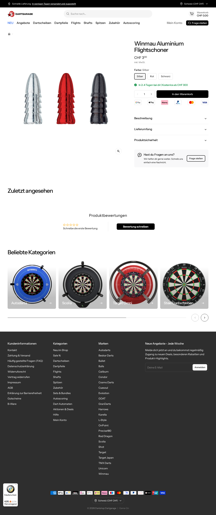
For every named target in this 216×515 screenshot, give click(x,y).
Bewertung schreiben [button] (135, 226)
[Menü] (16, 485)
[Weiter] (204, 317)
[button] (171, 118)
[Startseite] (9, 34)
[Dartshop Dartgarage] (20, 14)
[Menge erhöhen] (151, 94)
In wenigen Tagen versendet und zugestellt (54, 3)
